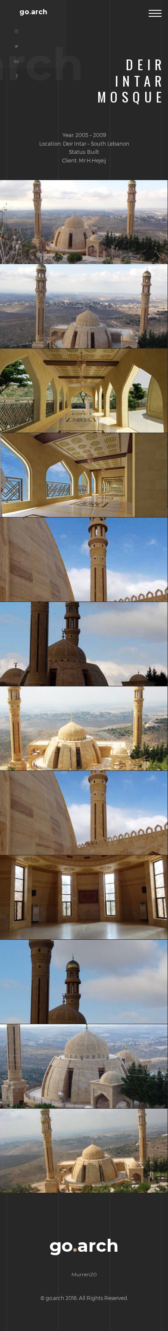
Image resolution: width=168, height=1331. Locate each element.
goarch (33, 12)
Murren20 (84, 1274)
